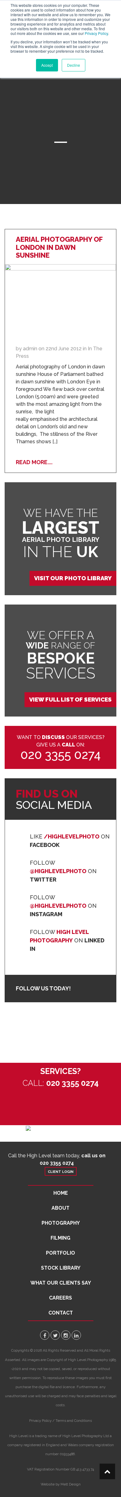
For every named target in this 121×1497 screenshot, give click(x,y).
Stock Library (60, 1268)
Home (60, 1193)
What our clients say (60, 1283)
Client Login (61, 1171)
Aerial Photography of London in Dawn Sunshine (59, 247)
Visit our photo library (73, 578)
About (60, 1208)
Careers (60, 1298)
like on (70, 840)
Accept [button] (47, 65)
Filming (60, 1238)
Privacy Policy (96, 33)
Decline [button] (73, 65)
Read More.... (34, 462)
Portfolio (60, 1253)
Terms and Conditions (74, 1420)
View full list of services (70, 699)
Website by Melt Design (61, 1484)
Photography (61, 1223)
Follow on (63, 871)
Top (107, 1471)
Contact (60, 1313)
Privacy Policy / (42, 1420)
